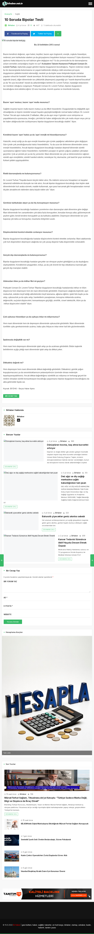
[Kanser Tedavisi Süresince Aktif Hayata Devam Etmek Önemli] (29, 548)
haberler (48, 925)
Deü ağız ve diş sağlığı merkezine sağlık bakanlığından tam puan (73, 479)
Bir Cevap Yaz (11, 396)
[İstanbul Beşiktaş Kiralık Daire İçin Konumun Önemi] (11, 872)
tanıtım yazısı (50, 927)
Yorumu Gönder (13, 622)
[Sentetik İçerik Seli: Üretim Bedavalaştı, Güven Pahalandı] (11, 840)
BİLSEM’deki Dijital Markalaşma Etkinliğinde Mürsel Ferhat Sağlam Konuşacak (54, 823)
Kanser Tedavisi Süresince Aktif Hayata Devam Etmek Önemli (72, 542)
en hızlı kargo (58, 925)
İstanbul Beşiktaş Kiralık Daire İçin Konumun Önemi (43, 871)
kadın (88, 925)
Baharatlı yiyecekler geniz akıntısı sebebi (63, 516)
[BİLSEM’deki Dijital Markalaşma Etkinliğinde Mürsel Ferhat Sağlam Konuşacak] (11, 824)
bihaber (67, 925)
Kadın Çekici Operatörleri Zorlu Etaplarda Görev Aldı (44, 855)
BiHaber (11, 25)
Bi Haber (16, 925)
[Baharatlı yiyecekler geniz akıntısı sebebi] (21, 520)
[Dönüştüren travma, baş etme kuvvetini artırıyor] (24, 450)
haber (34, 925)
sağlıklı (41, 925)
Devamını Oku (10, 467)
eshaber (81, 925)
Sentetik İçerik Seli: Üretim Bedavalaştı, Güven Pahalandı (46, 839)
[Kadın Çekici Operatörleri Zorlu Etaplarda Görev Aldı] (11, 856)
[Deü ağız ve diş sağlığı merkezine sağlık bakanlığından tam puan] (31, 485)
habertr (41, 927)
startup (74, 925)
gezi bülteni (26, 925)
